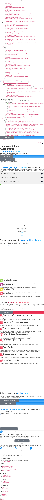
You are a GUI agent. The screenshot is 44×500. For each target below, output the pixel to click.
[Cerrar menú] (22, 81)
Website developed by (5, 497)
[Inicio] (1, 81)
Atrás (11, 81)
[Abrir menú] (5, 78)
